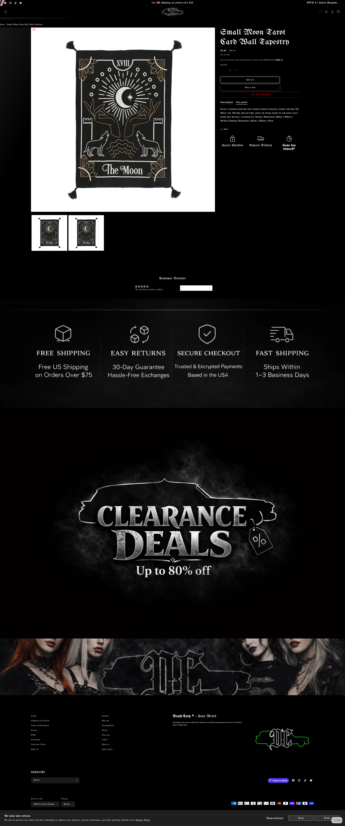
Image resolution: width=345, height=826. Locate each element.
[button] (6, 12)
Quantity (223, 65)
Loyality (105, 716)
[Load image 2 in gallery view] (86, 233)
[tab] (226, 103)
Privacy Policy (142, 820)
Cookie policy (107, 749)
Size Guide (35, 740)
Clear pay (106, 735)
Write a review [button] (196, 288)
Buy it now (250, 88)
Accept (301, 818)
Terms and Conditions (40, 725)
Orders (105, 740)
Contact (34, 730)
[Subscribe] (76, 780)
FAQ (33, 735)
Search (33, 716)
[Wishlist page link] (320, 11)
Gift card (105, 721)
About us (35, 749)
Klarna (105, 730)
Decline (327, 818)
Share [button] (225, 129)
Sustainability (108, 725)
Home (2, 24)
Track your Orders (38, 745)
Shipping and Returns (40, 721)
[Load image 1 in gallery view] (49, 233)
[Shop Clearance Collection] (172, 523)
